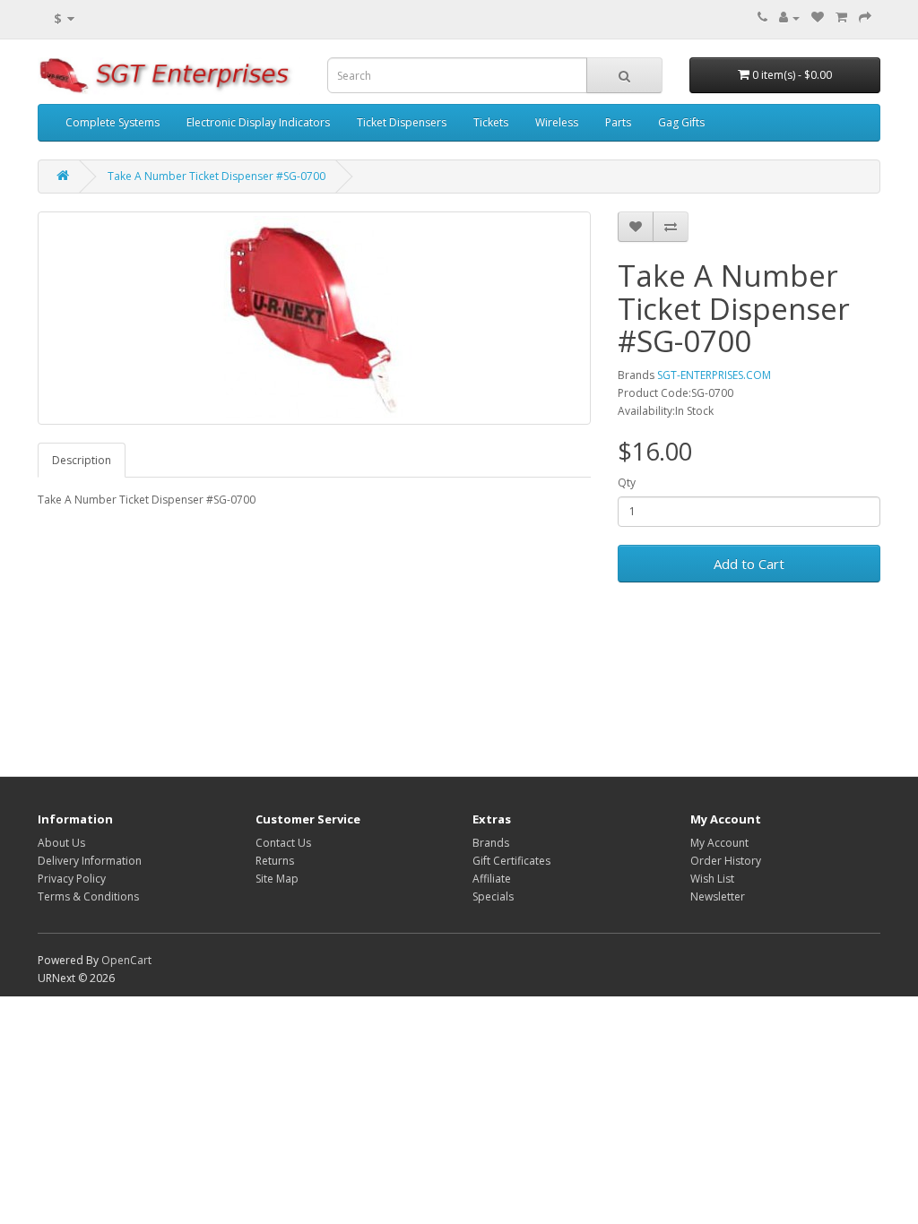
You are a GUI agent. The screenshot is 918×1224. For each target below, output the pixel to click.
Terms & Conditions (88, 896)
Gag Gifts (681, 122)
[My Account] (789, 17)
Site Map (277, 878)
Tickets (490, 122)
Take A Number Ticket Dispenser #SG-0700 (216, 176)
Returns (274, 860)
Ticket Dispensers (401, 122)
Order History (725, 860)
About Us (61, 842)
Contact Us (283, 842)
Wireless (556, 122)
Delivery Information (90, 860)
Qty (627, 482)
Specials (493, 896)
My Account (719, 842)
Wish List (712, 878)
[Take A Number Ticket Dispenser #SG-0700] (314, 318)
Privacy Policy (72, 878)
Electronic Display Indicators (258, 122)
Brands (490, 842)
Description (81, 460)
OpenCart (126, 960)
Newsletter (717, 896)
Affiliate (491, 878)
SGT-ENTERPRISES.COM (714, 375)
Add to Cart (749, 564)
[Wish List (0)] (817, 17)
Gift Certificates (511, 860)
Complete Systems (112, 122)
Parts (618, 122)
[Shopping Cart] (841, 17)
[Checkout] (865, 17)
